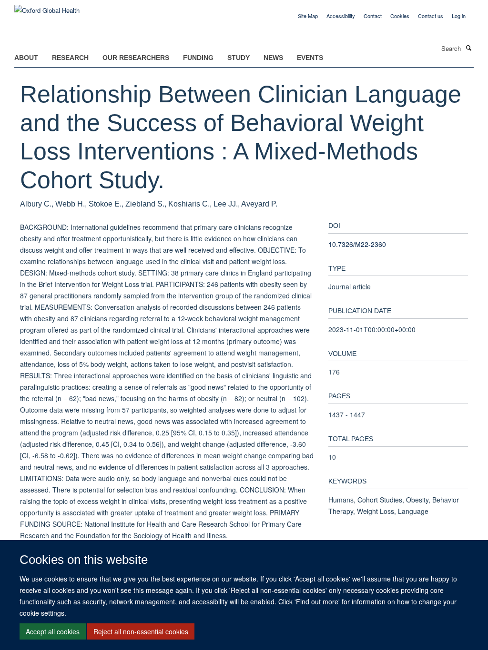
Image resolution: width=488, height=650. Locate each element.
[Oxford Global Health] (47, 6)
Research (70, 57)
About (26, 57)
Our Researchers (135, 57)
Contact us (430, 16)
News (273, 57)
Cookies (399, 16)
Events (310, 57)
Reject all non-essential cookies (140, 631)
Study (238, 57)
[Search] (468, 47)
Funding (198, 57)
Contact (373, 16)
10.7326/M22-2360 (357, 244)
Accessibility (340, 16)
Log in (459, 16)
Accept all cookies (53, 631)
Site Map (308, 16)
